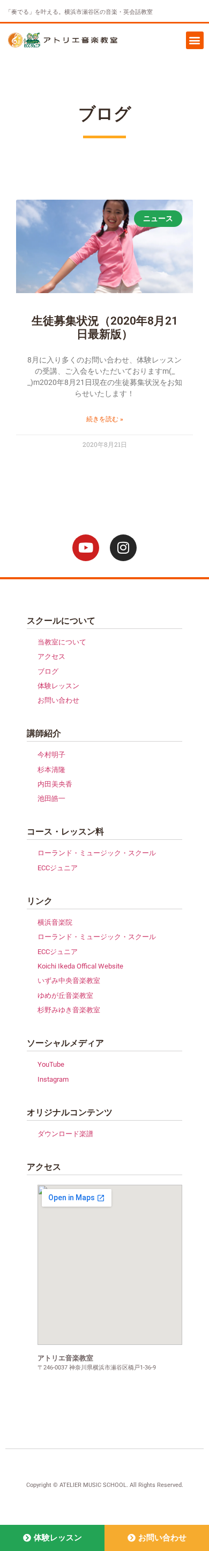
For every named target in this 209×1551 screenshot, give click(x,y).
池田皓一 (51, 798)
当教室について (62, 642)
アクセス (51, 656)
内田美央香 (55, 784)
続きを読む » (104, 419)
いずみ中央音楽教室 (69, 981)
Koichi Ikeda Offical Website (80, 966)
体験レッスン (58, 686)
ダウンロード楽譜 (65, 1134)
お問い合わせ (58, 700)
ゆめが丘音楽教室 (65, 995)
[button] (195, 40)
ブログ (48, 671)
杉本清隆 (51, 770)
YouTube (51, 1064)
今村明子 (51, 755)
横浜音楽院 (55, 922)
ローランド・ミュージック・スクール (97, 853)
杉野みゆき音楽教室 (69, 1010)
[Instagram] (123, 547)
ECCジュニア (58, 868)
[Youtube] (85, 547)
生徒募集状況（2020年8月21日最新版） (105, 327)
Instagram (53, 1079)
